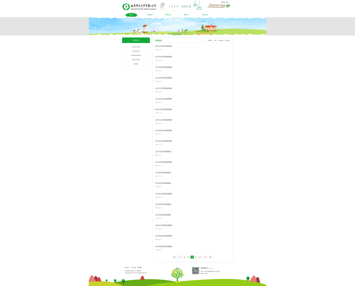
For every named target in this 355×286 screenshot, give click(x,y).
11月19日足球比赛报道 (163, 78)
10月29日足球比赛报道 (163, 246)
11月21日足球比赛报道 (163, 46)
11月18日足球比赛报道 (163, 99)
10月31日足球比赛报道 (163, 194)
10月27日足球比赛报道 (163, 225)
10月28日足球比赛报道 (163, 236)
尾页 (210, 257)
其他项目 (136, 64)
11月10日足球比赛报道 (163, 162)
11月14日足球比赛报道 (163, 109)
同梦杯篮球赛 (136, 51)
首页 (131, 15)
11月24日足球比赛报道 (163, 57)
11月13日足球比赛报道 (163, 130)
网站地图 (139, 267)
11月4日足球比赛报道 (163, 215)
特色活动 (168, 15)
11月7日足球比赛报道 (163, 152)
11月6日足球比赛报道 (163, 173)
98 (192, 257)
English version (225, 2)
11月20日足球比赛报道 (163, 67)
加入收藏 (133, 267)
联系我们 (205, 15)
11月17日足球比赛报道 (163, 88)
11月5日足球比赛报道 (163, 183)
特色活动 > (221, 40)
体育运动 (136, 40)
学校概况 (150, 15)
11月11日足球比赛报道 (163, 141)
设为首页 (127, 267)
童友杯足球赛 (136, 47)
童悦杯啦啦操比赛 (136, 55)
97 (188, 257)
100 (200, 257)
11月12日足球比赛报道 (163, 120)
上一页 (179, 257)
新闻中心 (187, 15)
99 (196, 257)
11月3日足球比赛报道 (163, 204)
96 (184, 257)
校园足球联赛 (136, 59)
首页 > (216, 40)
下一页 (205, 257)
